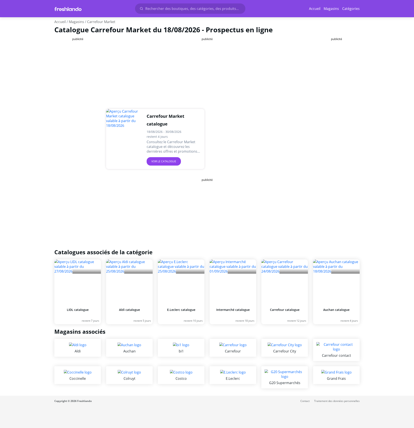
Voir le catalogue (163, 161)
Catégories (351, 8)
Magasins (331, 8)
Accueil (314, 8)
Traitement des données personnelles (337, 401)
